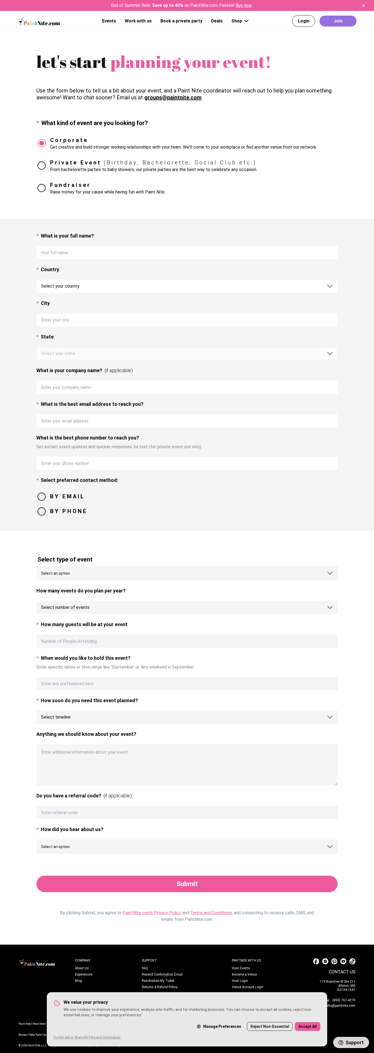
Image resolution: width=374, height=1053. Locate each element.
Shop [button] (236, 21)
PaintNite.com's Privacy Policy (152, 912)
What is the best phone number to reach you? (87, 438)
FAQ (145, 968)
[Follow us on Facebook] (316, 961)
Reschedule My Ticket (158, 981)
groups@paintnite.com (173, 97)
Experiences (84, 974)
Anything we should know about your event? (86, 734)
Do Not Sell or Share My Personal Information (87, 1037)
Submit (187, 884)
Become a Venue (244, 974)
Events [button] (109, 21)
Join (338, 21)
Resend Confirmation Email (162, 974)
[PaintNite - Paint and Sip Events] (39, 21)
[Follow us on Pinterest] (334, 961)
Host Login (240, 981)
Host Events (241, 968)
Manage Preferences (222, 1026)
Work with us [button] (138, 21)
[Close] (363, 5)
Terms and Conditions (211, 912)
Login (303, 21)
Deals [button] (217, 21)
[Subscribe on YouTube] (343, 961)
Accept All (307, 1026)
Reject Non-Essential (270, 1026)
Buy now (244, 5)
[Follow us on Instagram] (325, 961)
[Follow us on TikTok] (352, 961)
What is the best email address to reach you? (89, 404)
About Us (82, 968)
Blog (78, 981)
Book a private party (181, 21)
